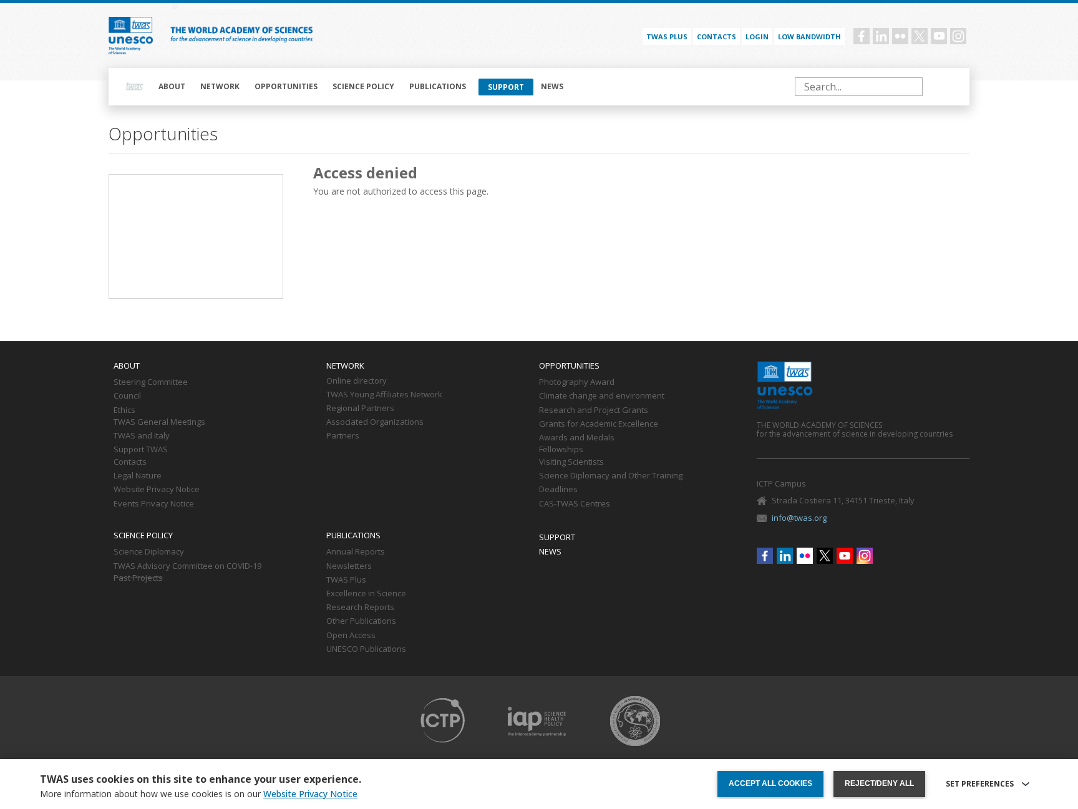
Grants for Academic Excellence (598, 424)
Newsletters (349, 566)
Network (220, 86)
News (552, 86)
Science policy (363, 86)
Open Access (351, 636)
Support (506, 87)
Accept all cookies (770, 783)
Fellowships (561, 450)
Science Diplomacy (149, 552)
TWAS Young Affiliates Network (384, 395)
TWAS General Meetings (159, 422)
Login (757, 36)
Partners (342, 436)
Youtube (939, 36)
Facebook (861, 36)
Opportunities (286, 86)
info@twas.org (799, 517)
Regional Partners (360, 409)
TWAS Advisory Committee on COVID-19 (187, 566)
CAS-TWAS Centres (574, 504)
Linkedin (881, 36)
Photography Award (576, 382)
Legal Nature (138, 476)
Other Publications (361, 621)
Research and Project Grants (593, 410)
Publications (437, 86)
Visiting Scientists (571, 462)
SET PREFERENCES (980, 784)
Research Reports (360, 608)
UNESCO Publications (366, 649)
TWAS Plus (346, 580)
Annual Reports (355, 552)
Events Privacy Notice (154, 504)
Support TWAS (141, 450)
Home (134, 86)
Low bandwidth (809, 36)
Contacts (716, 36)
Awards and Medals (576, 438)
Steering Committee (151, 382)
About (171, 86)
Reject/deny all (879, 783)
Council (127, 396)
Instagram (958, 36)
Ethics (124, 410)
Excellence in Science (366, 594)
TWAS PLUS (666, 36)
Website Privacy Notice (157, 490)
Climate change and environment (601, 396)
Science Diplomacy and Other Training (610, 476)
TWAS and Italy (142, 436)
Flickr (900, 36)
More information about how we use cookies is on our (198, 794)
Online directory (356, 381)
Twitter (919, 36)
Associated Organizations (375, 422)
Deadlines (558, 490)
